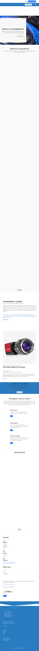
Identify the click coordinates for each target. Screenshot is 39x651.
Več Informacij (20, 36)
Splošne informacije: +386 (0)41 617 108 (9, 562)
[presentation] (18, 290)
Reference (19, 392)
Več (11, 430)
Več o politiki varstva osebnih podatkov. (9, 584)
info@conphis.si (5, 555)
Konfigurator (31, 1)
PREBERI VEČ (5, 319)
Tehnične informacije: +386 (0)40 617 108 (9, 563)
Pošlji (5, 595)
